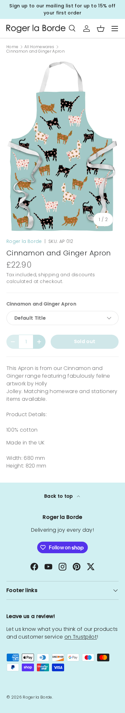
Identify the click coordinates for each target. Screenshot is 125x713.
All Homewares (39, 47)
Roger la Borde (24, 241)
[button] (101, 28)
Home (12, 47)
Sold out (85, 341)
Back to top (59, 496)
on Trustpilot (80, 636)
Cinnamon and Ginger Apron (35, 51)
